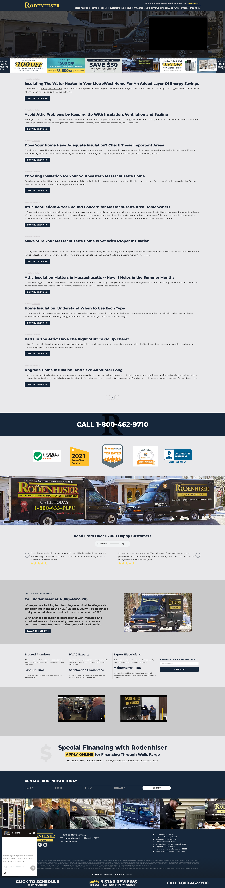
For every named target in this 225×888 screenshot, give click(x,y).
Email (88, 788)
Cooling (105, 8)
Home (77, 8)
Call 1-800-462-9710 (69, 841)
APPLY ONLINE (79, 754)
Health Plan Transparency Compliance (170, 851)
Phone (58, 788)
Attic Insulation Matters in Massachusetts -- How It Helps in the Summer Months (99, 277)
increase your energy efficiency (163, 378)
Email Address (168, 664)
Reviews (155, 8)
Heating (95, 8)
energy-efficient (67, 184)
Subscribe (179, 669)
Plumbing (85, 8)
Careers (185, 8)
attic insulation (64, 286)
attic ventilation (101, 212)
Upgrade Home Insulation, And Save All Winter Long (74, 370)
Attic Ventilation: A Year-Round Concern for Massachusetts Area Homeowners (97, 207)
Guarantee (137, 8)
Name (29, 788)
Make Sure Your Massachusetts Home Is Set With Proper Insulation (87, 241)
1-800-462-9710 (194, 3)
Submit (157, 788)
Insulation (36, 79)
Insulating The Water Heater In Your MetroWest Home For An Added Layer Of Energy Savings (112, 83)
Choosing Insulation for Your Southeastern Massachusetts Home (85, 176)
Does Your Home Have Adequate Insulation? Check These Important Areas (94, 145)
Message (119, 788)
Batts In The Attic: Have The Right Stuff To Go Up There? (77, 339)
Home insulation (34, 313)
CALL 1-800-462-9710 (112, 424)
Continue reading (37, 98)
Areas (147, 8)
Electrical (115, 8)
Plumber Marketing (124, 874)
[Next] (117, 397)
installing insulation (80, 344)
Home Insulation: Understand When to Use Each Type (75, 308)
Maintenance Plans (169, 8)
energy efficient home (51, 88)
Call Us (193, 8)
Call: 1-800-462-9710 (38, 631)
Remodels (126, 8)
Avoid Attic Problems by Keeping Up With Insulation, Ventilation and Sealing (96, 114)
